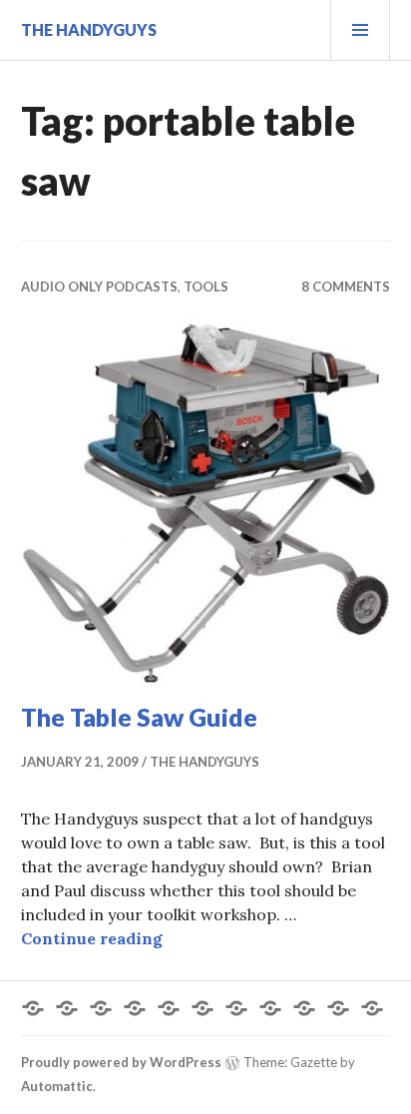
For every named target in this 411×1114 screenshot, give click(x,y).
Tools (206, 286)
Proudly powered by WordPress (121, 1062)
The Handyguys (89, 29)
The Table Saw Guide (139, 717)
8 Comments (345, 286)
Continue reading (92, 938)
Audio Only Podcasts (99, 286)
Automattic (57, 1086)
